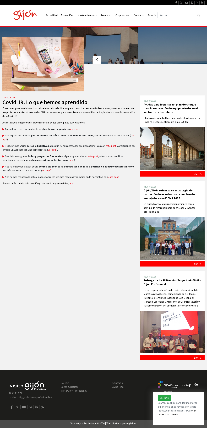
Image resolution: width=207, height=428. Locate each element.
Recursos (105, 15)
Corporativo (122, 15)
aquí (72, 160)
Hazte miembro (86, 15)
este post (75, 129)
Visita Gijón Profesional (74, 390)
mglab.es (131, 423)
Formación (67, 15)
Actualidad (52, 15)
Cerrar (164, 397)
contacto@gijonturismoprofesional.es (30, 397)
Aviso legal (118, 386)
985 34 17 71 (15, 393)
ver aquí (52, 149)
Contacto (139, 15)
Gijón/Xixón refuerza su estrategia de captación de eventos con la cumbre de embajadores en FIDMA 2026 (169, 194)
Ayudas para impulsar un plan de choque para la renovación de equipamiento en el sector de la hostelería (171, 108)
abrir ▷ (198, 174)
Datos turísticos (69, 386)
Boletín (151, 15)
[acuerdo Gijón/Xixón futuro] (178, 387)
